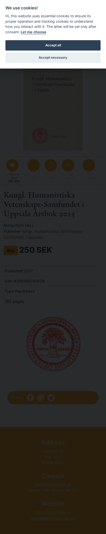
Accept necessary (53, 57)
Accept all (53, 45)
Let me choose (33, 32)
